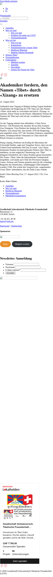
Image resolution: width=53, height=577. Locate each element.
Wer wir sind (10, 30)
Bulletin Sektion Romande (22, 52)
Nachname (10, 267)
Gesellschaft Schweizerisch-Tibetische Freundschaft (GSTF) (18, 526)
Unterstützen (10, 60)
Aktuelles (9, 28)
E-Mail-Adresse (12, 270)
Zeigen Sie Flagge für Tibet (22, 69)
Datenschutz (16, 226)
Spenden (3, 21)
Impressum (4, 226)
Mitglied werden (18, 62)
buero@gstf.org (6, 221)
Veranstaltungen (12, 57)
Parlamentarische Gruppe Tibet (24, 47)
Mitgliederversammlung (15, 196)
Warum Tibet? (11, 55)
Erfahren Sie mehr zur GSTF (23, 35)
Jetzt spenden (20, 561)
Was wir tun (10, 40)
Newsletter (15, 67)
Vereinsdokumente (19, 38)
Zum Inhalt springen (8, 1)
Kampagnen (16, 45)
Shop (5, 244)
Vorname (9, 264)
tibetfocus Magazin (19, 50)
